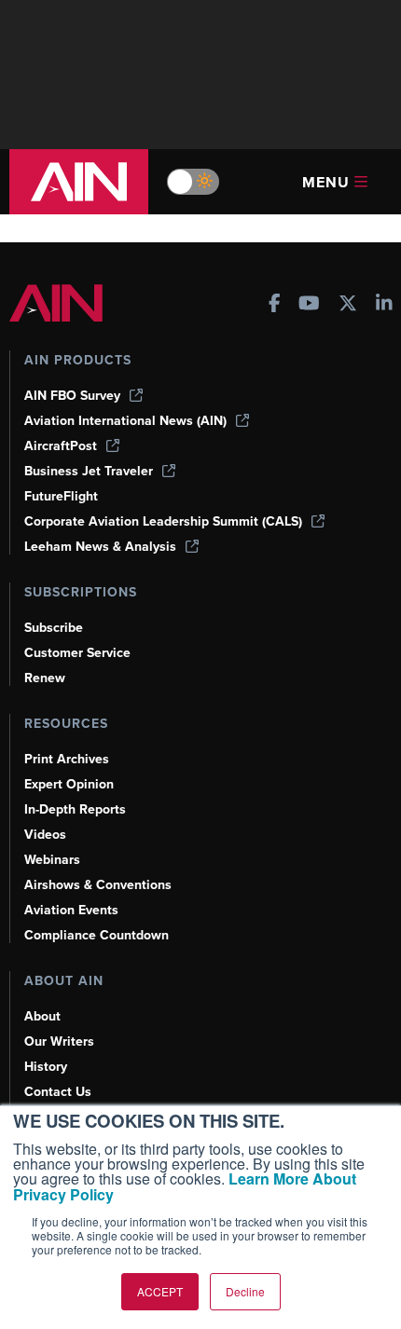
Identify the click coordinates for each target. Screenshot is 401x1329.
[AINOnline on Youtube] (309, 305)
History (45, 1067)
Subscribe (53, 628)
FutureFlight (61, 496)
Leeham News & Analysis (100, 547)
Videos (45, 835)
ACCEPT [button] (160, 1291)
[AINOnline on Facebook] (275, 305)
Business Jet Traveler (88, 471)
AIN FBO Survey (72, 396)
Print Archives (66, 759)
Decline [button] (245, 1291)
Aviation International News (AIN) (125, 421)
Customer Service (77, 653)
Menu (326, 182)
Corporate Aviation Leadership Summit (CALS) (163, 521)
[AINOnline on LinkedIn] (384, 305)
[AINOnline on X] (348, 305)
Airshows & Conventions (98, 885)
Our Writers (59, 1041)
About (42, 1016)
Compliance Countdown (96, 935)
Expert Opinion (69, 784)
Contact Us (57, 1092)
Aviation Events (71, 910)
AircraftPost (60, 446)
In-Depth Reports (75, 809)
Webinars (52, 860)
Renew (44, 678)
